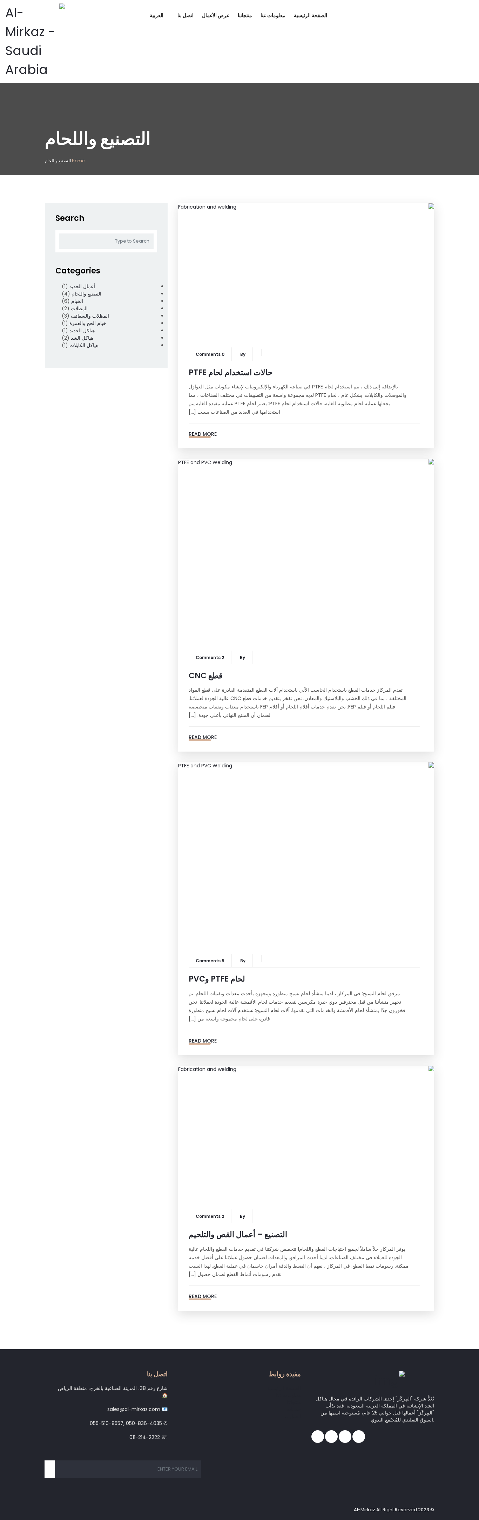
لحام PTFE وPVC (217, 978)
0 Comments (210, 354)
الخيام (77, 301)
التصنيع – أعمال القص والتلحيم (238, 1234)
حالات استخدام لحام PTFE (231, 372)
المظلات (79, 308)
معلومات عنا (273, 15)
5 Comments (210, 961)
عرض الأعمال (215, 15)
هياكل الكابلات (83, 345)
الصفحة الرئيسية (310, 15)
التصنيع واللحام (86, 293)
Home (78, 161)
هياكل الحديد (82, 330)
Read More (203, 433)
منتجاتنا (245, 15)
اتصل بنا (185, 15)
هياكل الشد (82, 337)
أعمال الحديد (82, 286)
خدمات (293, 1409)
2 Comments (210, 657)
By (242, 354)
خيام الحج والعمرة (87, 323)
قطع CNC (206, 675)
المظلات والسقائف (90, 315)
